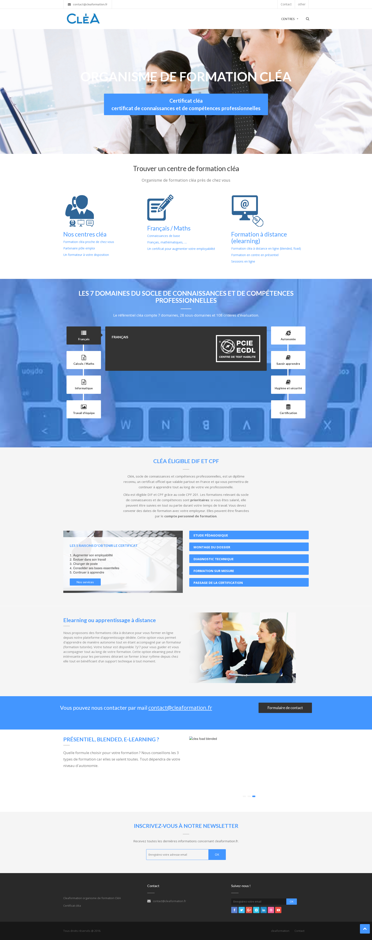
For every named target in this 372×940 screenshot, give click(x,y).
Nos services (85, 582)
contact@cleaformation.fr (180, 707)
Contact (299, 931)
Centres (288, 19)
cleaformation (280, 931)
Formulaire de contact (285, 707)
